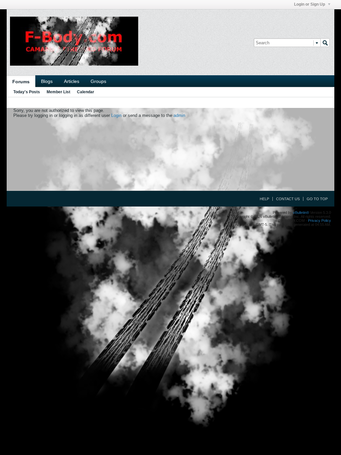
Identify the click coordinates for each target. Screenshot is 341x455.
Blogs (47, 81)
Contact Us (288, 199)
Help (264, 199)
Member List (58, 92)
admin (179, 115)
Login (116, 115)
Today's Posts (26, 92)
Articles (71, 81)
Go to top (317, 199)
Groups (98, 81)
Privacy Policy (319, 221)
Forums (21, 81)
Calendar (85, 92)
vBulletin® (301, 213)
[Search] (325, 42)
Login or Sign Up (310, 4)
